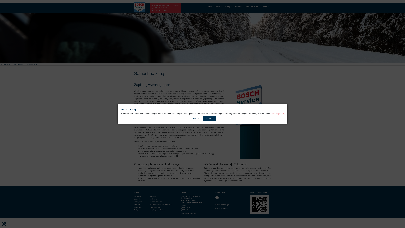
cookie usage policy (277, 113)
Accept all (209, 118)
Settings (196, 118)
